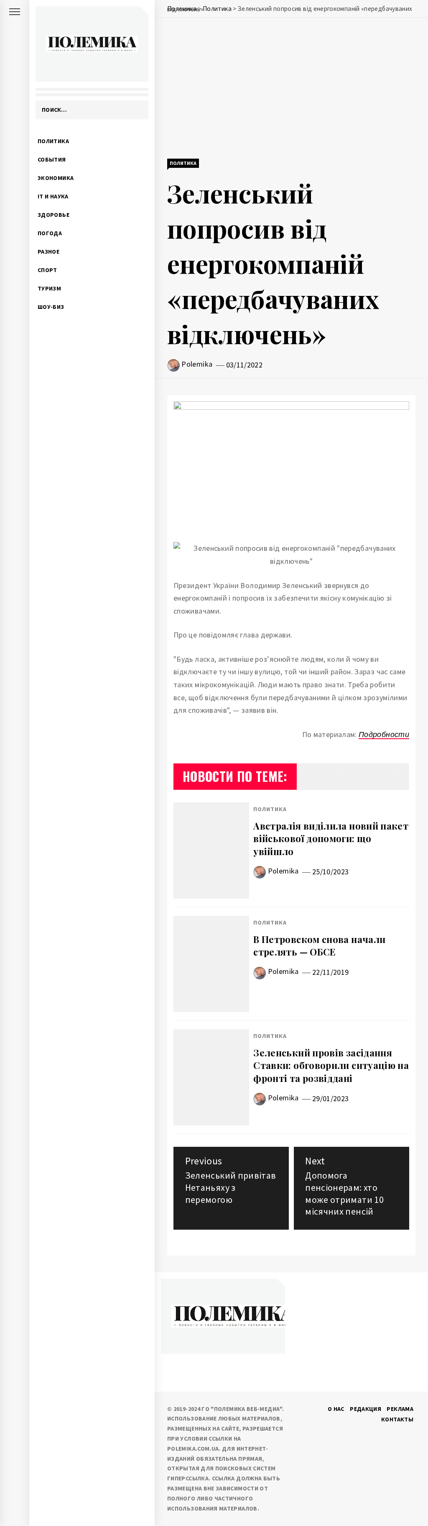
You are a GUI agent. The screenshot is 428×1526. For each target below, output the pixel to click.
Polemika (196, 364)
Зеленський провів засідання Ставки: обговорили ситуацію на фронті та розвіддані (331, 1065)
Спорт (47, 270)
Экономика (56, 178)
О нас (336, 1409)
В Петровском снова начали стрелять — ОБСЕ (319, 945)
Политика (53, 141)
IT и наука (53, 196)
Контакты (397, 1419)
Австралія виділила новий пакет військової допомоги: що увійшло (330, 839)
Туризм (49, 288)
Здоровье (53, 214)
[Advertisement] (291, 89)
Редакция (365, 1409)
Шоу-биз (51, 307)
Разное (48, 251)
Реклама (400, 1409)
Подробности (384, 734)
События (52, 159)
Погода (50, 233)
